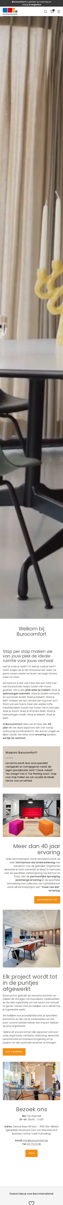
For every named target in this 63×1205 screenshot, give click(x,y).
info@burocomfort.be (35, 1140)
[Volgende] (58, 3)
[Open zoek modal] (45, 11)
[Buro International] (10, 11)
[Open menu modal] (59, 11)
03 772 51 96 (34, 1144)
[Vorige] (4, 3)
